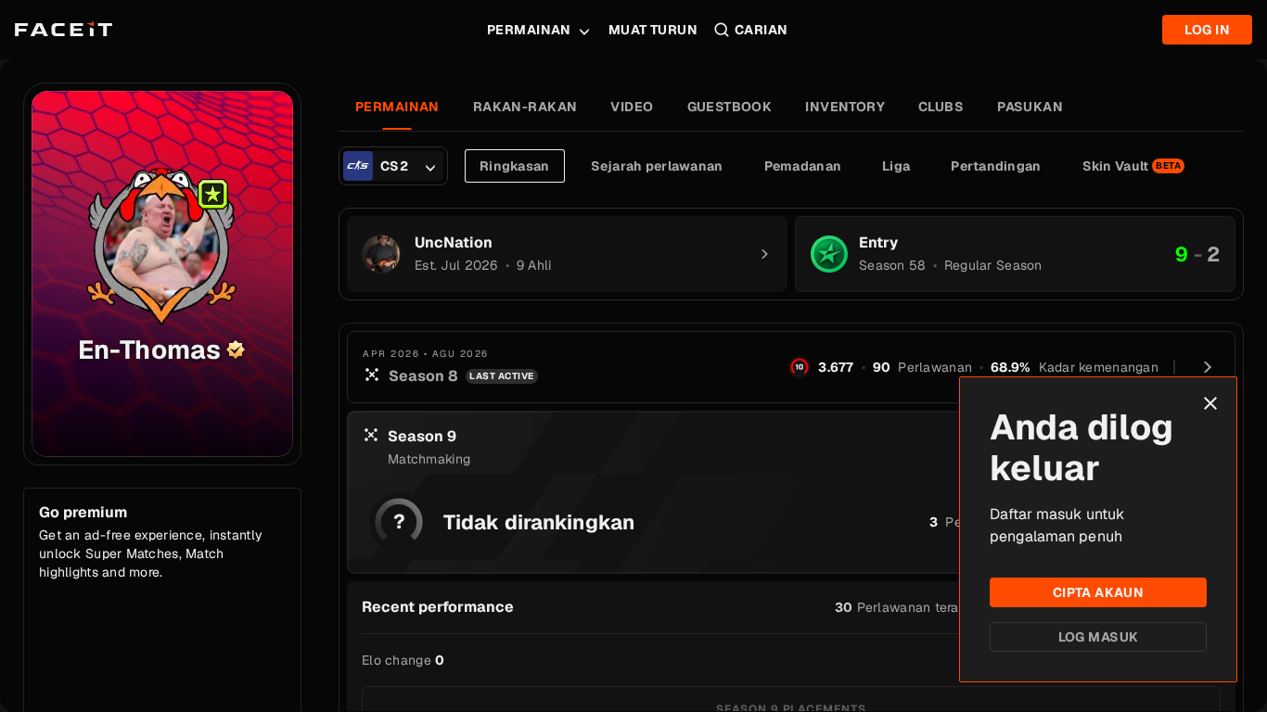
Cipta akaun (1099, 592)
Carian (761, 29)
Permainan (529, 29)
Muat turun (652, 29)
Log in (1207, 29)
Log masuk (1098, 637)
